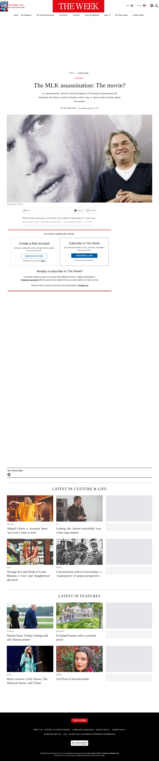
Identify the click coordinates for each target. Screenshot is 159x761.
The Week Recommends (45, 15)
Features (79, 78)
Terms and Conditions (83, 730)
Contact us (83, 285)
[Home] (15, 15)
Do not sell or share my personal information (92, 734)
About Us (38, 730)
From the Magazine (91, 15)
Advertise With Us (52, 734)
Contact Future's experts (57, 730)
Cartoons (76, 15)
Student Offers (138, 15)
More (106, 15)
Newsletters (63, 15)
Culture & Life (83, 73)
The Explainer (26, 15)
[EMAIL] (9, 474)
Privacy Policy (103, 730)
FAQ (65, 734)
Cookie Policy (118, 730)
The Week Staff (69, 108)
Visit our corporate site (111, 753)
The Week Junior (121, 15)
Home (71, 73)
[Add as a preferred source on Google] (79, 743)
